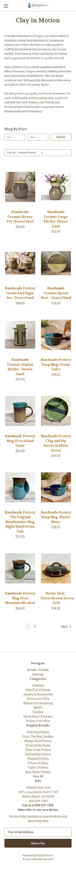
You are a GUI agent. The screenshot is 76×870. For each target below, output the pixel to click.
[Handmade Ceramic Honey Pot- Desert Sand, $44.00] (20, 187)
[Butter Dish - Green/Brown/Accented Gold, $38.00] (56, 568)
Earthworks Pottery (38, 754)
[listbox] (31, 152)
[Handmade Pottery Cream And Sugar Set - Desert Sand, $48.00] (20, 263)
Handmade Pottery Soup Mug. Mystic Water (56, 517)
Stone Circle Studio (38, 745)
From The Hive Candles (38, 736)
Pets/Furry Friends (38, 690)
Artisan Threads (38, 670)
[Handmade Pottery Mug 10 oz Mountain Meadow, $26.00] (20, 568)
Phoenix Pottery (38, 758)
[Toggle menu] (6, 6)
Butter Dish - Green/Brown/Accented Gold (56, 598)
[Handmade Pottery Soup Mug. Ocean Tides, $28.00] (56, 335)
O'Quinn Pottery (38, 763)
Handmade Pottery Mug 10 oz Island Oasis (20, 441)
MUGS (38, 707)
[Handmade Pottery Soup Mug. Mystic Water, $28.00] (56, 487)
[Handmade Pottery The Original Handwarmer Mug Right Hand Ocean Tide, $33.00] (20, 487)
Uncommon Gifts (38, 698)
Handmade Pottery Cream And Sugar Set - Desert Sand (20, 293)
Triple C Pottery (38, 767)
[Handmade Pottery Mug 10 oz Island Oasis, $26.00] (20, 411)
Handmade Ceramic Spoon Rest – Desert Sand (56, 293)
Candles (38, 712)
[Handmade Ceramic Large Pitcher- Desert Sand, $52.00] (56, 187)
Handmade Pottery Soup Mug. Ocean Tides (56, 364)
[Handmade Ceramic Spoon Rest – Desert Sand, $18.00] (56, 263)
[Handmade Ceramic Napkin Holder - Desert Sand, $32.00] (20, 335)
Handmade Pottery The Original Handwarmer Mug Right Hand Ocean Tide (20, 521)
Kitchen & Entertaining (38, 703)
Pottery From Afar (38, 721)
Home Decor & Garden (38, 716)
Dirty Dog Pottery (38, 732)
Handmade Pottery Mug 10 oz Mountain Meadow (20, 598)
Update (61, 137)
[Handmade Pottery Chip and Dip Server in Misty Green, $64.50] (56, 411)
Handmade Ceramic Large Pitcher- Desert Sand (56, 219)
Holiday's (38, 685)
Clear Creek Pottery (38, 749)
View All (38, 776)
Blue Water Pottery (38, 772)
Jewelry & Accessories (38, 694)
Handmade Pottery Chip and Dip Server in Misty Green (56, 443)
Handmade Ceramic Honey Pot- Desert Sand (20, 217)
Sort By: (11, 152)
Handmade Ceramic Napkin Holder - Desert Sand (20, 367)
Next (64, 626)
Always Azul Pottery (38, 741)
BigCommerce (45, 855)
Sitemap (38, 674)
